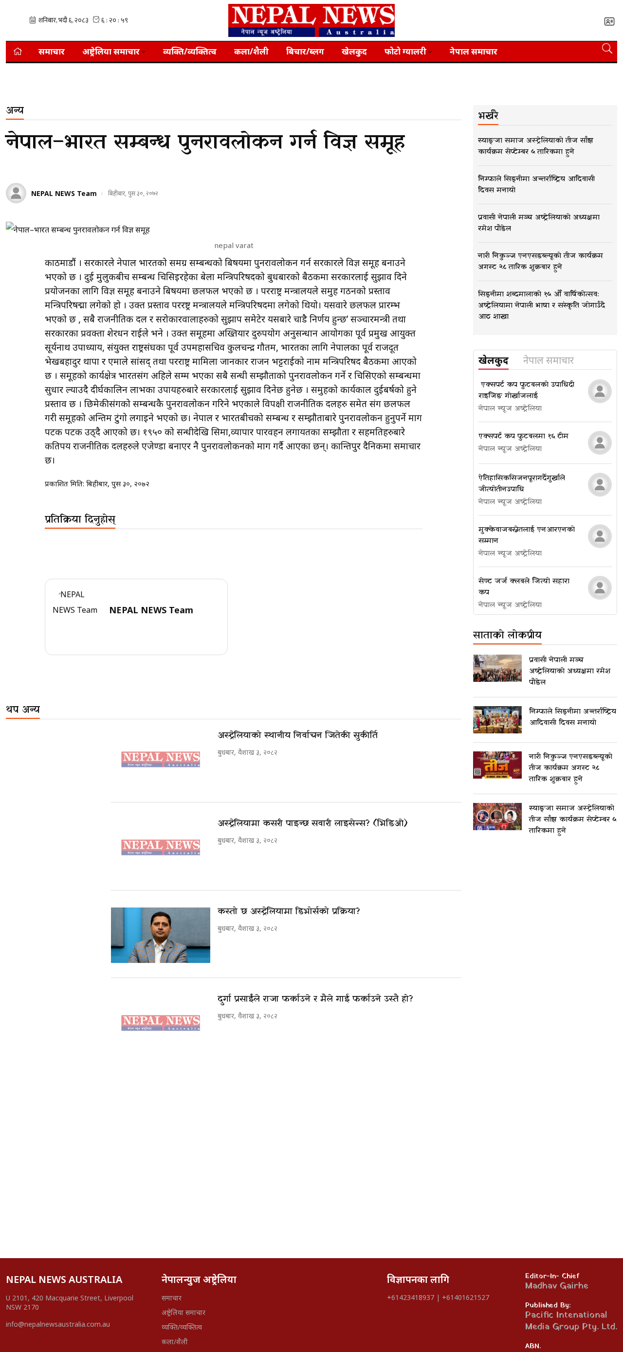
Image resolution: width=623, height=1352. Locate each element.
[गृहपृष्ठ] (18, 51)
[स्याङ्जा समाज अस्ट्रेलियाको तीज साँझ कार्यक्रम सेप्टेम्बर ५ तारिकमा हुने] (497, 816)
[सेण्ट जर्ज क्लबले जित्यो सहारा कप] (600, 588)
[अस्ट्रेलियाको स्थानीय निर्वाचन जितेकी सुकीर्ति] (160, 759)
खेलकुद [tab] (493, 361)
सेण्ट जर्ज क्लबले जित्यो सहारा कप (523, 587)
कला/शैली (251, 51)
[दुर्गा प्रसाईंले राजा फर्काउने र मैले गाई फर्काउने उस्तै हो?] (160, 1023)
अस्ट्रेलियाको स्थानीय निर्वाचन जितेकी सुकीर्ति (298, 735)
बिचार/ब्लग (305, 51)
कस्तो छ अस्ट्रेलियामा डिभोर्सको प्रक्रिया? (289, 911)
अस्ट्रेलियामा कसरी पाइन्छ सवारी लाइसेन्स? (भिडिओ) (313, 823)
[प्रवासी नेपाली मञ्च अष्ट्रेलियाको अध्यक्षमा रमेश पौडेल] (497, 668)
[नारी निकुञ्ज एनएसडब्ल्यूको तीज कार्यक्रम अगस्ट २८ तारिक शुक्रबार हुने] (497, 765)
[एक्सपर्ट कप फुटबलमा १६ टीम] (600, 443)
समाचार (51, 51)
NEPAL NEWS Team (64, 193)
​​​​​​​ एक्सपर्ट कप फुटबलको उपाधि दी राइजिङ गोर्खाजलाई (526, 390)
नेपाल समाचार (473, 51)
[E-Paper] (609, 21)
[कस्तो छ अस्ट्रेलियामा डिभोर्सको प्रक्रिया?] (160, 935)
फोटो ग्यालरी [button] (405, 51)
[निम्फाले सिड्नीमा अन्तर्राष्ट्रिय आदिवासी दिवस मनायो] (497, 719)
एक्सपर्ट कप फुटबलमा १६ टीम (523, 436)
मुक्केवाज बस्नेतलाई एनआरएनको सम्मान (526, 535)
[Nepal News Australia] (311, 20)
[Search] (607, 48)
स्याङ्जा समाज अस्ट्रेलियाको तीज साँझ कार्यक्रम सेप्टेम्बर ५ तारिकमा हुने (572, 819)
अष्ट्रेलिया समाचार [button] (111, 51)
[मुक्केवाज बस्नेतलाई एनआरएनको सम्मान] (600, 536)
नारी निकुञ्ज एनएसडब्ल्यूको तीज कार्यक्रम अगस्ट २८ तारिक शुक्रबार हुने (570, 767)
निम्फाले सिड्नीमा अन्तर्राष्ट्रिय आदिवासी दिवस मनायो (572, 717)
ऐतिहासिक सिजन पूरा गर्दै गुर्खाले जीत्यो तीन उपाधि (521, 484)
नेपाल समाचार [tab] (548, 361)
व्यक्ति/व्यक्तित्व (190, 51)
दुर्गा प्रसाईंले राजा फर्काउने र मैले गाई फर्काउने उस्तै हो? (315, 999)
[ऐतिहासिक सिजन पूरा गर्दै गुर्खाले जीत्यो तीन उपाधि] (600, 485)
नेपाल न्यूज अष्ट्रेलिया (510, 408)
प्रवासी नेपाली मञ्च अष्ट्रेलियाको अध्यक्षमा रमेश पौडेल (569, 671)
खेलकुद (354, 51)
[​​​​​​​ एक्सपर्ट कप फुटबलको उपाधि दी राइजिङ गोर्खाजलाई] (600, 391)
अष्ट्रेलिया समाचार (183, 1312)
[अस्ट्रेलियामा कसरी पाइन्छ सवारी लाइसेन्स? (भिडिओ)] (160, 847)
